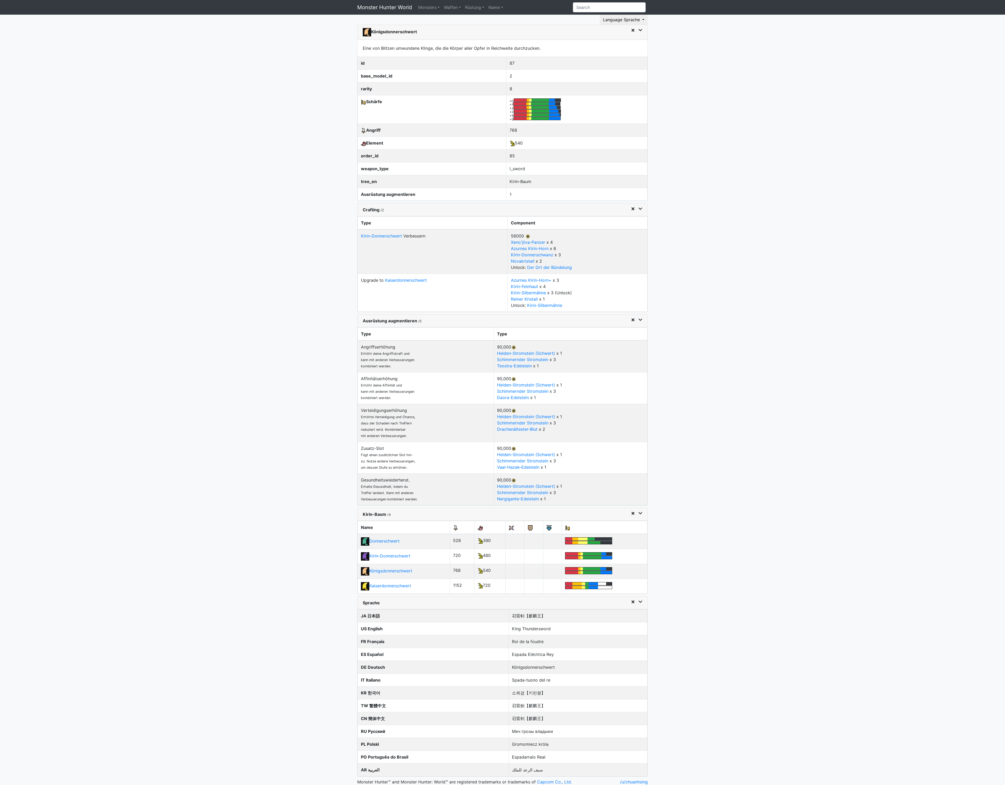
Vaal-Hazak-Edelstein (518, 467)
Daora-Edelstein (513, 397)
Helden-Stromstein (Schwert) (526, 353)
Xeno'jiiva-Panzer (528, 242)
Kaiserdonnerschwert (406, 280)
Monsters (427, 7)
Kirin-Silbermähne (528, 292)
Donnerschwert (384, 541)
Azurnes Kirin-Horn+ (531, 280)
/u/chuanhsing (634, 781)
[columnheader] (433, 223)
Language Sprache (622, 19)
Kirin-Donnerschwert (381, 236)
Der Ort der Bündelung (549, 267)
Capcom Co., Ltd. (554, 781)
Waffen (451, 7)
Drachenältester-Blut (517, 429)
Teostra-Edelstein (514, 365)
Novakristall (522, 261)
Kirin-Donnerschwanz (532, 254)
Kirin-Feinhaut (524, 286)
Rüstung (473, 7)
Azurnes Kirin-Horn (530, 248)
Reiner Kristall (524, 299)
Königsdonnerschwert (390, 570)
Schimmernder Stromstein (522, 359)
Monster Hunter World (384, 7)
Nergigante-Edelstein (518, 498)
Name (494, 7)
